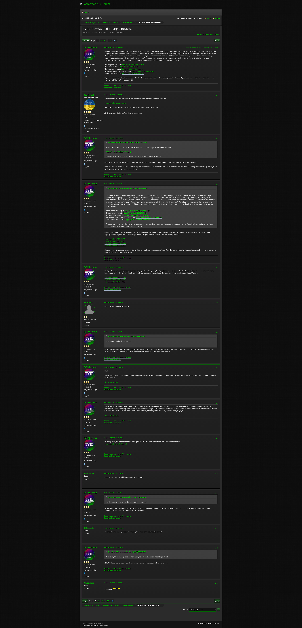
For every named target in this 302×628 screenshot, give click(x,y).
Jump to (185, 610)
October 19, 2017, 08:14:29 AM (113, 184)
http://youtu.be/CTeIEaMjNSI (115, 241)
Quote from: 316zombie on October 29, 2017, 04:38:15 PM (127, 552)
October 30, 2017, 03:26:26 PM (113, 583)
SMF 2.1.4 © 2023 (88, 623)
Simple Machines (98, 623)
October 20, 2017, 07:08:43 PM (113, 302)
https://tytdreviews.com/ (112, 88)
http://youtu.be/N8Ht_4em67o (133, 73)
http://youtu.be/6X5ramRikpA (115, 245)
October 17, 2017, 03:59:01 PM (113, 47)
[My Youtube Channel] (85, 73)
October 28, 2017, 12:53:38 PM (113, 493)
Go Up (84, 601)
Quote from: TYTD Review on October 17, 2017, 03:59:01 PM (127, 188)
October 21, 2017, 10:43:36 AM (113, 332)
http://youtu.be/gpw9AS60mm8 (116, 444)
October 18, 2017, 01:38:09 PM (113, 138)
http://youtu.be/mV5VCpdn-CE (115, 277)
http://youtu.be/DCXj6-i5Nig (130, 67)
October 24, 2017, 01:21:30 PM (113, 367)
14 (110, 40)
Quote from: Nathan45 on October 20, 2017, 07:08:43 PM (126, 336)
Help (199, 623)
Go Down (85, 40)
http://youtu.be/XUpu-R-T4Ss (115, 279)
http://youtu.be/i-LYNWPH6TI (115, 239)
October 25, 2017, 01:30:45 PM (113, 402)
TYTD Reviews (90, 47)
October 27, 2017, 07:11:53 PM (113, 473)
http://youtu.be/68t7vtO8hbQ (132, 69)
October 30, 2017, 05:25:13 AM (113, 547)
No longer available (112, 382)
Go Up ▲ (216, 623)
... (107, 40)
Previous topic (203, 34)
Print (217, 40)
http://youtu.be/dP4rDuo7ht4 (115, 282)
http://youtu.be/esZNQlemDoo (143, 71)
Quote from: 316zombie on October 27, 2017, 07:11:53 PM (127, 497)
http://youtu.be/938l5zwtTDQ (115, 243)
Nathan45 (88, 302)
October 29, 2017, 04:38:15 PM (113, 528)
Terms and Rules (207, 623)
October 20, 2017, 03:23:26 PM (113, 267)
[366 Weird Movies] (85, 126)
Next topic (214, 34)
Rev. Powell (89, 95)
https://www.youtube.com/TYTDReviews (117, 86)
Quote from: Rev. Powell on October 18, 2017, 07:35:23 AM (127, 142)
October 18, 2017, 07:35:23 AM (113, 95)
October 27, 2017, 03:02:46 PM (113, 438)
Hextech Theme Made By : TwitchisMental (95, 625)
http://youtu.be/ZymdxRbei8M (133, 65)
